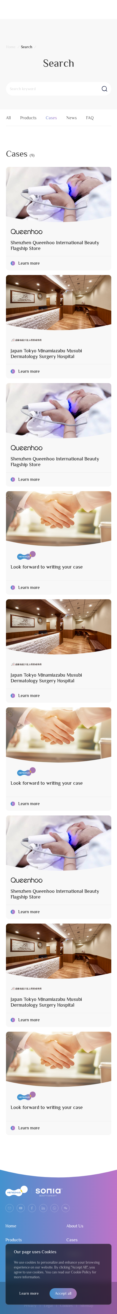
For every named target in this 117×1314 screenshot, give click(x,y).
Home (11, 47)
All (8, 117)
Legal (48, 1305)
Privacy (30, 1305)
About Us (74, 1226)
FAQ (90, 117)
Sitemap (86, 1305)
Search (26, 47)
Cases (51, 117)
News (71, 117)
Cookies (66, 1305)
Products (28, 117)
